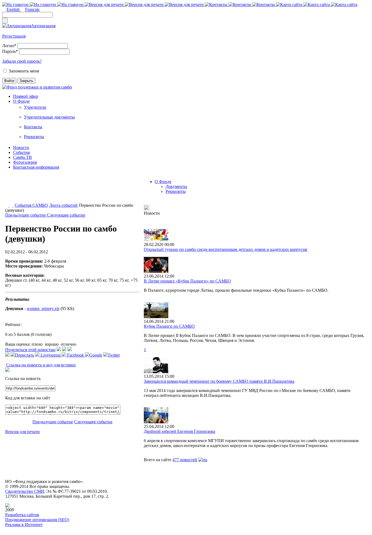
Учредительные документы (49, 117)
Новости (21, 147)
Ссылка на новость (23, 378)
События (21, 152)
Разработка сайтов (22, 514)
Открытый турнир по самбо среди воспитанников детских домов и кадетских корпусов (225, 249)
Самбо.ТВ (22, 157)
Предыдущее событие (26, 215)
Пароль (10, 51)
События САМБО (31, 205)
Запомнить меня (24, 71)
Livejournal (50, 355)
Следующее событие (66, 215)
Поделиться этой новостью (30, 349)
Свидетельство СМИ (24, 491)
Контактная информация (36, 167)
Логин (9, 45)
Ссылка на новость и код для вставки (41, 365)
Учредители (35, 107)
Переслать (24, 355)
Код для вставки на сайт (27, 398)
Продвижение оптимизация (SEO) (37, 519)
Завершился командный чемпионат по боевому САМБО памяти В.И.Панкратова (219, 381)
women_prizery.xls (43, 308)
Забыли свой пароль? (22, 61)
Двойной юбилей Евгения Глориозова (179, 431)
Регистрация (14, 36)
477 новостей (184, 459)
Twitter (114, 355)
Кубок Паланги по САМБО (169, 326)
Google (95, 355)
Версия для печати (22, 431)
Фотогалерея (25, 162)
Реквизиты (34, 136)
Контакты (33, 126)
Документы (176, 186)
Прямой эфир (25, 96)
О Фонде (21, 101)
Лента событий (63, 205)
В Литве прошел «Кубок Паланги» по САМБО (187, 281)
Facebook (75, 355)
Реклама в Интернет (24, 524)
